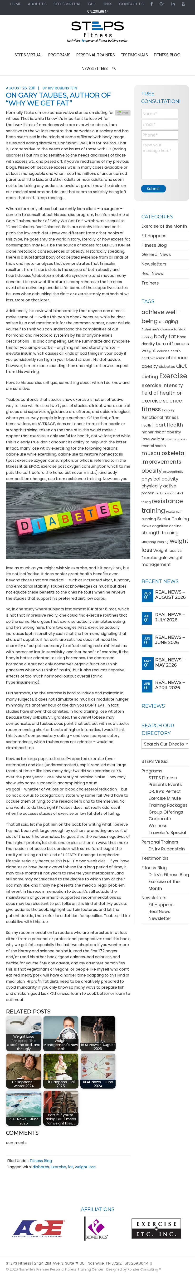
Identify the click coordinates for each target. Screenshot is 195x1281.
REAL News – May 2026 (170, 662)
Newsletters (153, 264)
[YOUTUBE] (183, 4)
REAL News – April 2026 (170, 685)
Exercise (58, 1167)
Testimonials (155, 858)
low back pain (176, 439)
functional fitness (160, 417)
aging (171, 321)
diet (181, 366)
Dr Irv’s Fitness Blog (169, 875)
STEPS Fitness (97, 34)
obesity (151, 471)
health (146, 425)
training (163, 542)
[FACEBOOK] (152, 4)
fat (70, 1167)
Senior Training (173, 519)
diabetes (41, 1167)
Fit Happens (153, 236)
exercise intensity (162, 385)
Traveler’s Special (167, 832)
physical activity (159, 479)
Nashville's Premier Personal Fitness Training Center (61, 1269)
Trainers (150, 283)
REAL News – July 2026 (170, 617)
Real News (152, 273)
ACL (161, 322)
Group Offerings (166, 812)
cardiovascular (153, 358)
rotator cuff (173, 512)
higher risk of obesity (161, 432)
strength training (160, 533)
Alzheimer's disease (157, 329)
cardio (176, 351)
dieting (149, 376)
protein (147, 493)
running (148, 519)
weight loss (85, 1167)
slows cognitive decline (161, 526)
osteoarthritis (173, 471)
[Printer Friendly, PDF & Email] (123, 112)
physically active (158, 486)
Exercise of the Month (164, 226)
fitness (151, 409)
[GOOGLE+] (162, 4)
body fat (165, 336)
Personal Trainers (159, 842)
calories (163, 351)
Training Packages (168, 805)
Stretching (148, 542)
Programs (151, 771)
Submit (153, 188)
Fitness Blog (41, 1160)
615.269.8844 (98, 11)
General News (156, 254)
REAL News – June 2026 (170, 640)
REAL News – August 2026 (170, 594)
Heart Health (167, 425)
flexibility (168, 410)
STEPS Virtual (155, 761)
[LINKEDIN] (173, 4)
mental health (153, 445)
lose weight (153, 439)
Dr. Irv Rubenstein (167, 849)
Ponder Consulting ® (144, 1269)
